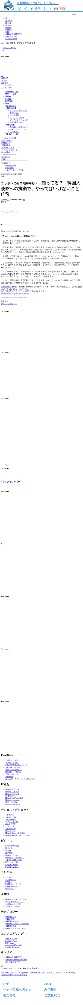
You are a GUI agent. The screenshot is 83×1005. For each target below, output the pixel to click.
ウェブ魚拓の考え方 (17, 989)
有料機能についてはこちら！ (38, 3)
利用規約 (50, 989)
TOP (6, 984)
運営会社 (9, 995)
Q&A (47, 984)
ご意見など (52, 995)
